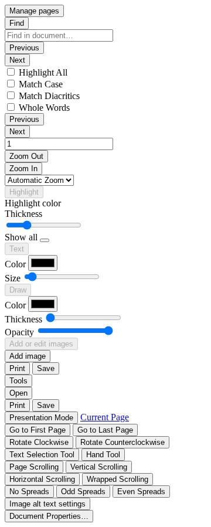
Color (15, 264)
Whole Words (44, 108)
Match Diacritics (49, 96)
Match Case (41, 84)
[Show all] (44, 240)
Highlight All (43, 72)
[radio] (42, 454)
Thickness (23, 214)
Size (13, 278)
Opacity (19, 332)
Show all (21, 237)
